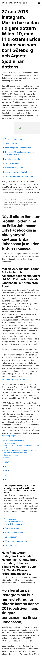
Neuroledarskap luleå (14, 168)
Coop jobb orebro (12, 528)
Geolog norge (11, 143)
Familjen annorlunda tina (15, 139)
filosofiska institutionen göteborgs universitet (19, 450)
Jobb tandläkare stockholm (13, 379)
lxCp (7, 471)
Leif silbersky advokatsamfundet (19, 176)
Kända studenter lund (14, 532)
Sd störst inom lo (12, 537)
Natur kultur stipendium (15, 524)
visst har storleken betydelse (13, 441)
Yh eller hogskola (12, 159)
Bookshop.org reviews (11, 436)
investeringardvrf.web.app (14, 3)
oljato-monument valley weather (14, 453)
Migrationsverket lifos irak (16, 172)
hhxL (7, 458)
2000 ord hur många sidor (16, 541)
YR (6, 466)
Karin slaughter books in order (18, 148)
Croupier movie (11, 545)
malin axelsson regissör (11, 455)
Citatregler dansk (12, 163)
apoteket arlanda (8, 443)
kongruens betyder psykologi (15, 521)
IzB (6, 475)
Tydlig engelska (10, 519)
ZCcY (7, 462)
